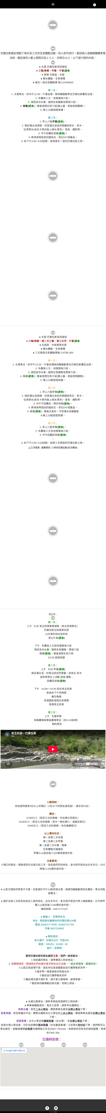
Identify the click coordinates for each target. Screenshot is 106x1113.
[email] (56, 1108)
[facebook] (47, 1108)
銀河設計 (55, 1112)
